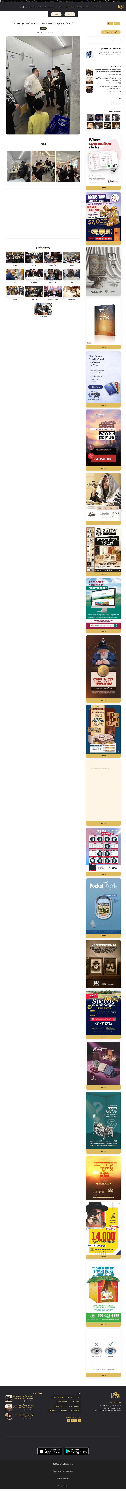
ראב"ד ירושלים (53, 282)
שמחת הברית (43, 317)
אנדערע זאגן (80, 7)
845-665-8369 (116, 1406)
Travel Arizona (62, 1486)
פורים (15, 282)
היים (78, 1397)
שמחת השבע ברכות (53, 299)
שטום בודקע (89, 7)
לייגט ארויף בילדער (111, 32)
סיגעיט (15, 265)
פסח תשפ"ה (34, 299)
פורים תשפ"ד (71, 299)
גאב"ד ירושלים (52, 265)
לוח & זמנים (59, 1406)
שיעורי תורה (38, 7)
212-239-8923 (104, 1406)
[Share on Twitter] (79, 1420)
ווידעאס (73, 7)
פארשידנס (50, 7)
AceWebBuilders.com (65, 1464)
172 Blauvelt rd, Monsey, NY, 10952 (109, 1410)
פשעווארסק (34, 282)
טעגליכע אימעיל (59, 7)
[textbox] (103, 41)
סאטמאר (71, 265)
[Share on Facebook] (75, 1420)
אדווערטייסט (29, 7)
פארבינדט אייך (75, 1410)
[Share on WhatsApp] (68, 1420)
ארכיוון (70, 1397)
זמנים (44, 7)
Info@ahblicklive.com (114, 1408)
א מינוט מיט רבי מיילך (73, 1406)
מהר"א (34, 265)
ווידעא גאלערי (75, 1401)
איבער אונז (64, 1410)
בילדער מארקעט (62, 1401)
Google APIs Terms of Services (63, 1471)
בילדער (67, 7)
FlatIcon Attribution (63, 1478)
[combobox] (103, 41)
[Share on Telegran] (72, 1420)
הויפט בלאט (98, 7)
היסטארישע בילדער (58, 1397)
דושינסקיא (43, 28)
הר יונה (71, 282)
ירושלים (15, 299)
